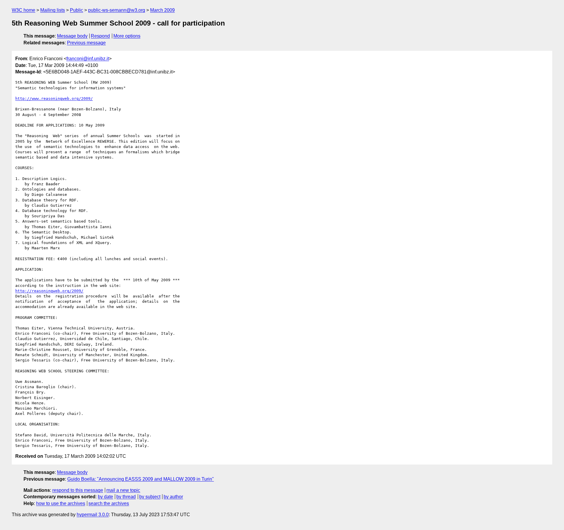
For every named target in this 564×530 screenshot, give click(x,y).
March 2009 (162, 10)
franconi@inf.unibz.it (87, 58)
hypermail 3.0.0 (93, 514)
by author (173, 496)
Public (76, 10)
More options (126, 35)
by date (105, 496)
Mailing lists (52, 10)
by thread (126, 496)
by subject (149, 496)
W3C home (23, 10)
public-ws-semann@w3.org (116, 10)
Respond (100, 35)
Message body (72, 35)
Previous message (86, 42)
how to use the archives (60, 503)
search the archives (108, 503)
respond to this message (77, 490)
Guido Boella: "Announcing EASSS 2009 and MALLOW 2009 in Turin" (140, 479)
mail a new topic (123, 490)
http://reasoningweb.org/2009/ (49, 291)
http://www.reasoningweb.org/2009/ (54, 98)
